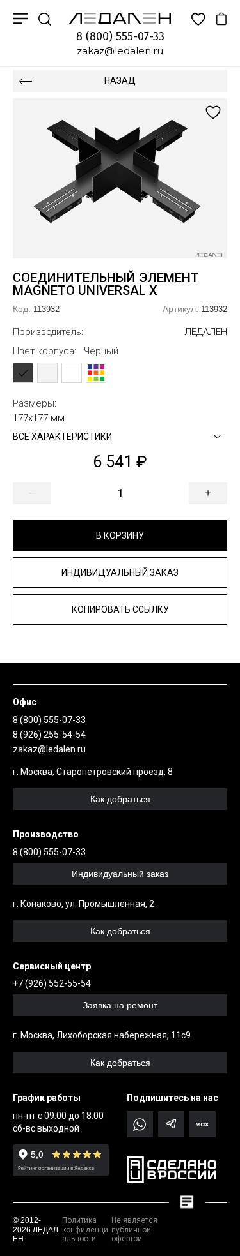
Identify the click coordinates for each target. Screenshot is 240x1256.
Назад (120, 80)
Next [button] (174, 178)
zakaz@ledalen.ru (120, 51)
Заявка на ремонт (120, 1005)
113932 (36, 308)
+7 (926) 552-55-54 (52, 983)
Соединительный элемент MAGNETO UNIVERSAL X (106, 284)
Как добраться (120, 799)
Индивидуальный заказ (120, 572)
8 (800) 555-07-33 (120, 36)
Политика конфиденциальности (85, 1229)
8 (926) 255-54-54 (49, 734)
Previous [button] (66, 178)
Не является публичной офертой (134, 1229)
